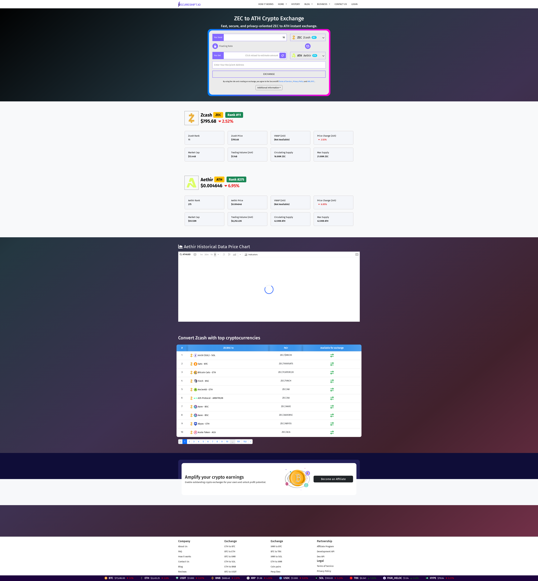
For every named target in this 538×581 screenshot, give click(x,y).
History (295, 4)
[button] (222, 46)
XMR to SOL (276, 556)
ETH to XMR (276, 561)
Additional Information (268, 87)
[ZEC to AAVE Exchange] (332, 407)
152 (245, 441)
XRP (162, 578)
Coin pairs (276, 566)
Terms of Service (285, 81)
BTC (20, 578)
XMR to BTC (276, 546)
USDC (196, 578)
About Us (182, 546)
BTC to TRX (276, 551)
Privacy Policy (298, 81)
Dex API (320, 556)
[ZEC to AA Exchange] (332, 399)
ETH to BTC (229, 546)
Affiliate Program (325, 546)
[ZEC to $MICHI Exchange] (332, 356)
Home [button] (281, 4)
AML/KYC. (311, 81)
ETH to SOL (230, 561)
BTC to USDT (230, 571)
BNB (127, 578)
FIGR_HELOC (303, 578)
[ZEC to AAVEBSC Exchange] (332, 416)
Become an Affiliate (333, 479)
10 (227, 441)
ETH (56, 578)
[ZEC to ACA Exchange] (332, 433)
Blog (180, 566)
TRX (265, 578)
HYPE (342, 578)
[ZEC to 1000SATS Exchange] (332, 364)
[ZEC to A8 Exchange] (332, 390)
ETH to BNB (230, 566)
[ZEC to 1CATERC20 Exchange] (332, 373)
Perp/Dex (275, 571)
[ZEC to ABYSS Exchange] (332, 424)
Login (354, 4)
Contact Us (341, 4)
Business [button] (322, 4)
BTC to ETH (229, 551)
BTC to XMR (230, 556)
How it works (265, 4)
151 (238, 441)
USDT (92, 578)
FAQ (180, 551)
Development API (325, 551)
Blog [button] (307, 4)
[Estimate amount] (282, 55)
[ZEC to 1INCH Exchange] (332, 381)
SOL (230, 578)
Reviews (182, 571)
